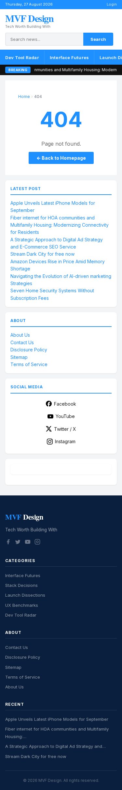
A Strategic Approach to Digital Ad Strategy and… (55, 746)
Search (98, 39)
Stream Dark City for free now (42, 254)
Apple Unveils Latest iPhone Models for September (56, 719)
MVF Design (29, 18)
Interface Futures (69, 57)
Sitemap (19, 357)
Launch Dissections (25, 595)
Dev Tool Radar (22, 57)
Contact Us (22, 342)
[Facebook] (8, 543)
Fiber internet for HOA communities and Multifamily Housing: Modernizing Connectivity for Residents (59, 225)
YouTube (65, 416)
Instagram (65, 441)
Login (112, 4)
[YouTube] (28, 543)
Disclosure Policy (28, 349)
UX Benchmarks (21, 605)
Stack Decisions (21, 585)
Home (24, 96)
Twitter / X (65, 429)
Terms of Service (28, 364)
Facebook (65, 404)
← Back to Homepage (61, 158)
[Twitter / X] (18, 543)
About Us (20, 335)
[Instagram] (37, 543)
